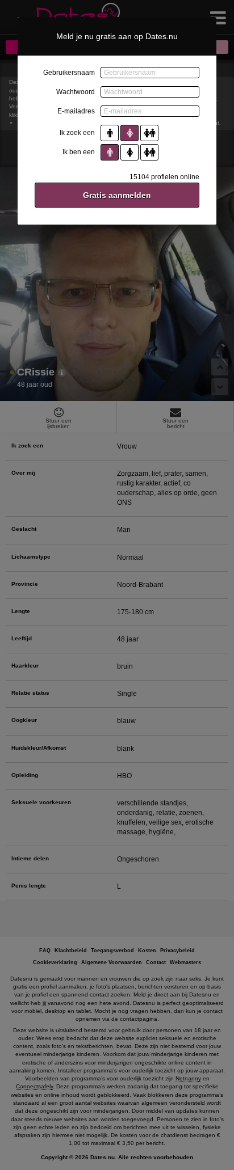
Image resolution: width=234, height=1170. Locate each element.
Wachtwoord (75, 92)
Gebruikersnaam (69, 73)
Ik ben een (78, 152)
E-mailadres (76, 111)
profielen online (164, 177)
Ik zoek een (77, 133)
